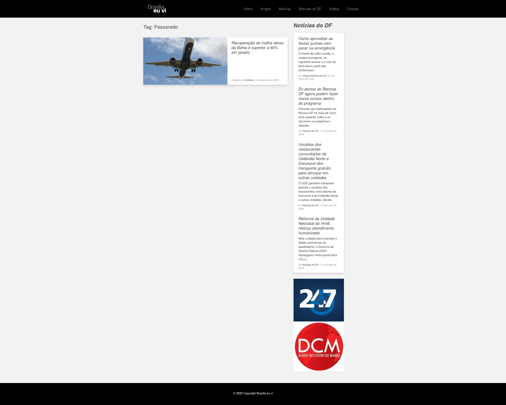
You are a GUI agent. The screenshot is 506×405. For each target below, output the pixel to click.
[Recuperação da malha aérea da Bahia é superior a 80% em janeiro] (185, 83)
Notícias (249, 80)
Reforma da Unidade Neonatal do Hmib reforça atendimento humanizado (316, 226)
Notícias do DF (319, 75)
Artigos (306, 75)
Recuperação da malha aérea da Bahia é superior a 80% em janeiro (257, 47)
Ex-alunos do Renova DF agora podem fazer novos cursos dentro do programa (318, 96)
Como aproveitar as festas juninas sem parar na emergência (316, 43)
